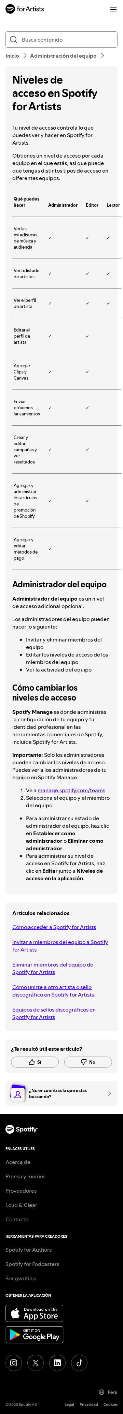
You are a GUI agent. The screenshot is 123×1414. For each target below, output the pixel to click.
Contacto (16, 1219)
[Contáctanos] (107, 1093)
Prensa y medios (25, 1176)
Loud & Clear (21, 1205)
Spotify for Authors (28, 1249)
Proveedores (21, 1190)
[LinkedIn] (57, 1363)
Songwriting (20, 1278)
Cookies (111, 1404)
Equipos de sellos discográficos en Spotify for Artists (54, 1013)
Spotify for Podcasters (32, 1264)
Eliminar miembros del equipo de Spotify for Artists (52, 968)
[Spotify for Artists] (24, 9)
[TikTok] (79, 1363)
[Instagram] (13, 1363)
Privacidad (89, 1404)
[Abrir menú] (113, 9)
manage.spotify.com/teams (71, 790)
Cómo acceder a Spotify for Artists (54, 927)
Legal (69, 1404)
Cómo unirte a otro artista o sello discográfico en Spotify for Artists (53, 990)
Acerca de (17, 1162)
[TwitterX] (35, 1363)
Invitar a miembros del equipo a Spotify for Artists (60, 945)
